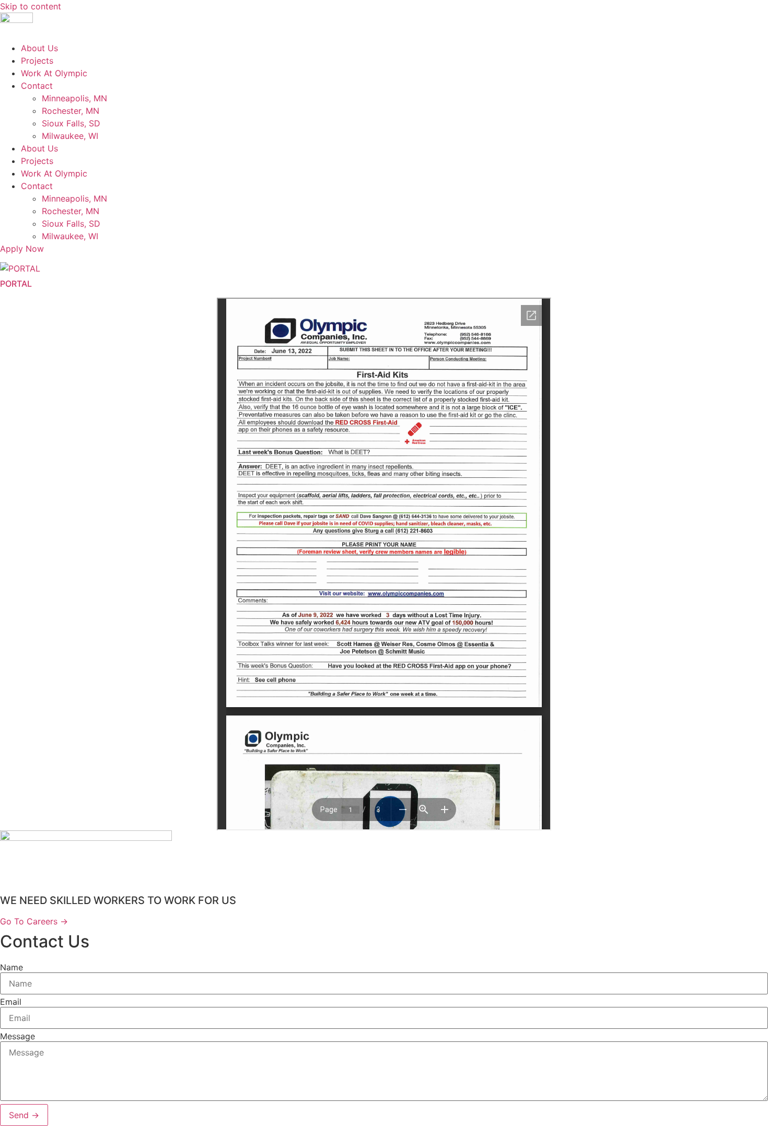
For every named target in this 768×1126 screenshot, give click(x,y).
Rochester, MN (70, 110)
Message (17, 1036)
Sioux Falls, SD (71, 123)
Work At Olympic (54, 73)
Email (10, 1002)
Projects (37, 60)
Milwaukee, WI (70, 136)
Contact (37, 85)
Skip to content (30, 6)
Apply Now (22, 248)
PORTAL (16, 283)
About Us (39, 48)
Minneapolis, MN (74, 98)
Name (11, 967)
